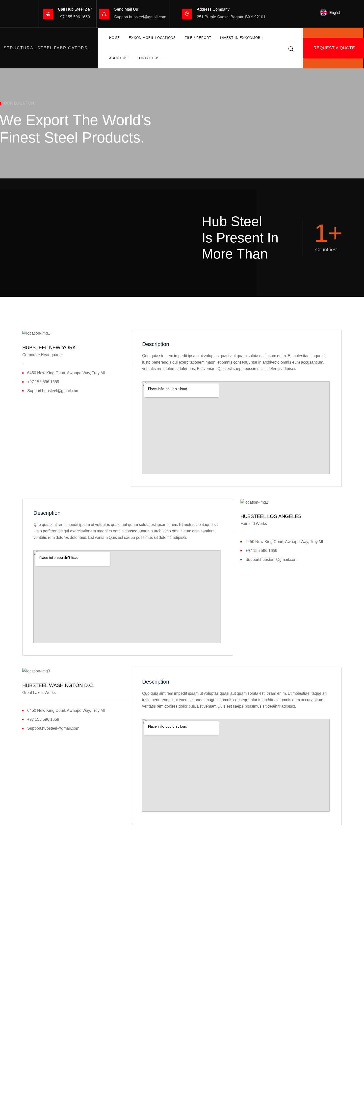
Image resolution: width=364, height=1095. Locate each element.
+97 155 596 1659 (74, 17)
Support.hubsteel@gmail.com (140, 17)
